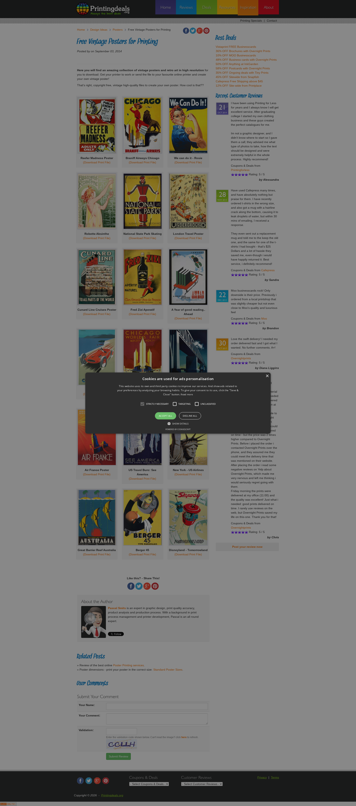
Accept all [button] (165, 415)
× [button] (267, 376)
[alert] (178, 403)
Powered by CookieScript (178, 429)
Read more (187, 394)
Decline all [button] (190, 415)
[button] (178, 403)
